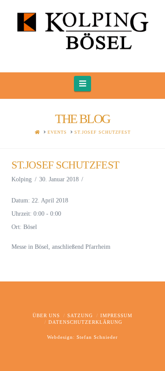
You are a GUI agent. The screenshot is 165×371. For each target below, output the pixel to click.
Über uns (46, 315)
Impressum (116, 315)
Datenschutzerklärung (85, 322)
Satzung (80, 315)
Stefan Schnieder (97, 337)
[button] (82, 83)
